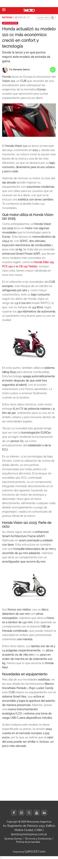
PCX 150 (7, 266)
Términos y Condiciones (38, 838)
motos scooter (10, 23)
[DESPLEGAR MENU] (3, 9)
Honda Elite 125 (44, 262)
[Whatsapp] (53, 70)
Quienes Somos (13, 838)
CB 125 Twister (28, 266)
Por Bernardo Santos (19, 69)
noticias (7, 17)
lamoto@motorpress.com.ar (29, 834)
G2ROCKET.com (35, 851)
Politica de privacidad (28, 842)
